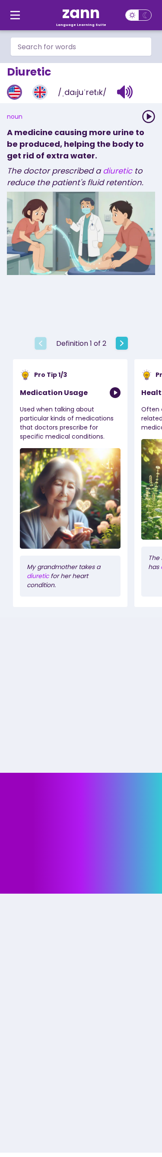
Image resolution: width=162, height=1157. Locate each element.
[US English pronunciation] (14, 92)
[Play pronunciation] (148, 116)
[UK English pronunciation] (40, 92)
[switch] (138, 15)
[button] (125, 91)
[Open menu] (15, 15)
